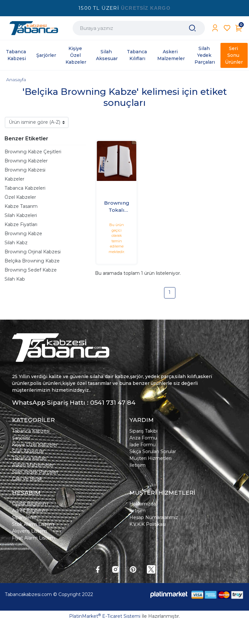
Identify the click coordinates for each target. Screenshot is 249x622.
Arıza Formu (143, 438)
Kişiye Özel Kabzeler (35, 445)
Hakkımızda (142, 504)
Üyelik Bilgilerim (30, 504)
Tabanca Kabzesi (31, 431)
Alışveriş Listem (29, 531)
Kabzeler (14, 179)
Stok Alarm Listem (33, 524)
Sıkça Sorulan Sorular (152, 451)
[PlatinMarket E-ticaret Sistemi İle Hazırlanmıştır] (168, 594)
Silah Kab (15, 279)
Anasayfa (16, 80)
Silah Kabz (16, 243)
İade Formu (142, 445)
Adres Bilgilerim (29, 511)
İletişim (137, 465)
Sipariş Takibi (143, 431)
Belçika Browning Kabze (32, 261)
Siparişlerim (25, 517)
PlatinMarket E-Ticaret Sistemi (104, 616)
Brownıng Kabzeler (26, 161)
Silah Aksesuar (28, 451)
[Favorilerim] (227, 28)
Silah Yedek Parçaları (35, 472)
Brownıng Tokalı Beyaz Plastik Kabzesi (116, 207)
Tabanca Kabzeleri (25, 188)
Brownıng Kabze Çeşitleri (33, 152)
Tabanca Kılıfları (29, 458)
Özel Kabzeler (20, 197)
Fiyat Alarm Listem (33, 538)
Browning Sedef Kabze (31, 270)
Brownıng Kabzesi (25, 170)
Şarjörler (21, 438)
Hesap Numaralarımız (153, 517)
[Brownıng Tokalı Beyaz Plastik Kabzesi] (116, 161)
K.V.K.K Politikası (147, 524)
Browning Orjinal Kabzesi (33, 252)
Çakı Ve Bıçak (27, 479)
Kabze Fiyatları (21, 224)
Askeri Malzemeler (33, 465)
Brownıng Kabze (23, 233)
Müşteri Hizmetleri (150, 458)
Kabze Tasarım (21, 206)
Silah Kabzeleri (21, 215)
